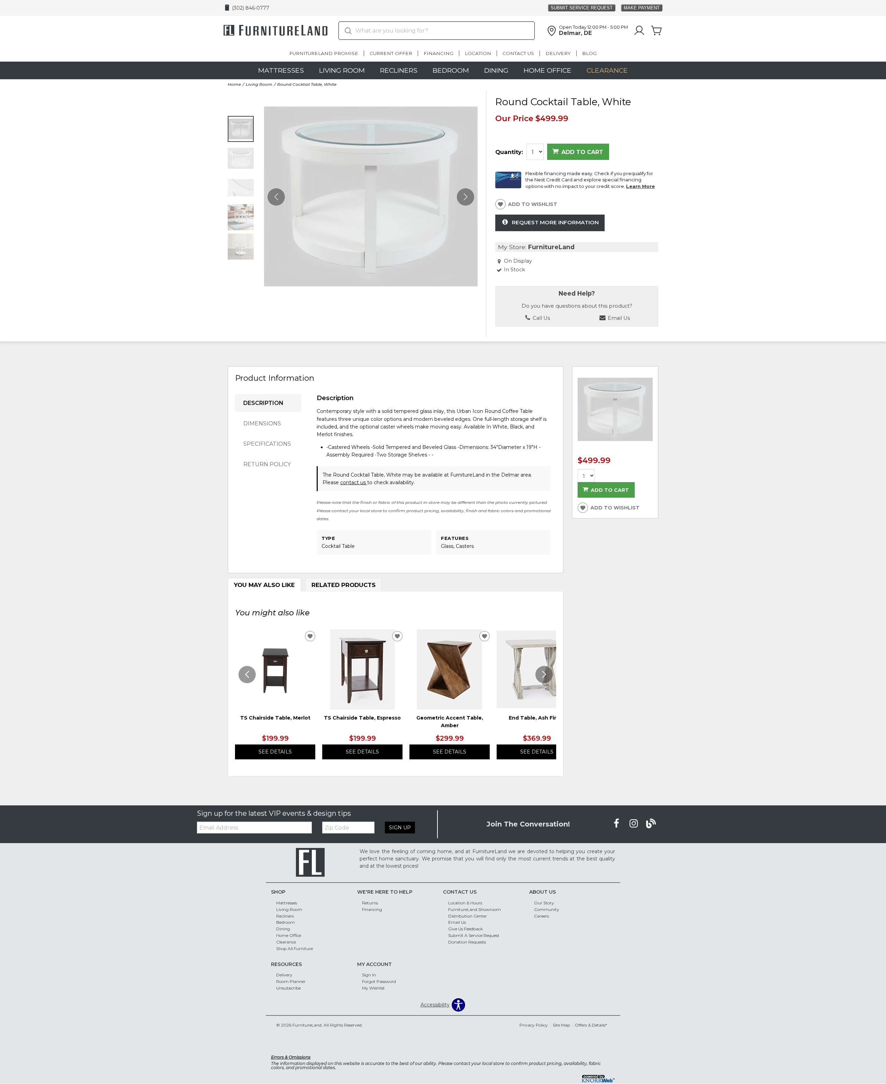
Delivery (558, 53)
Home (234, 84)
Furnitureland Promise (323, 53)
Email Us (457, 922)
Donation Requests (467, 942)
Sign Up (400, 827)
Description (263, 403)
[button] (465, 196)
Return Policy (267, 464)
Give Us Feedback (465, 928)
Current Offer (391, 53)
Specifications (267, 444)
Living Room (342, 70)
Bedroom (451, 70)
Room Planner (291, 981)
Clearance (607, 70)
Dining (496, 70)
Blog (589, 53)
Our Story (544, 902)
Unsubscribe (288, 988)
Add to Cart (582, 151)
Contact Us (518, 53)
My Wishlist (373, 988)
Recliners (398, 70)
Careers (541, 915)
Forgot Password (379, 981)
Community (546, 909)
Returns (370, 902)
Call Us (540, 318)
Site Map (561, 1025)
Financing (438, 53)
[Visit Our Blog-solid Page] (651, 824)
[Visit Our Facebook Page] (617, 824)
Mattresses (281, 70)
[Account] (639, 31)
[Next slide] (544, 674)
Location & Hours (465, 902)
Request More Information (555, 222)
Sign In (369, 974)
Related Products (343, 584)
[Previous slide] (247, 674)
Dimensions (262, 423)
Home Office (547, 70)
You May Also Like (264, 584)
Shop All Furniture (294, 948)
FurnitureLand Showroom (474, 909)
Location (478, 53)
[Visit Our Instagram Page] (634, 824)
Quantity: (509, 152)
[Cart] (656, 31)
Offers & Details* (591, 1025)
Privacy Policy (533, 1025)
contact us (353, 482)
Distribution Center (467, 915)
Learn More (640, 186)
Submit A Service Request (473, 935)
